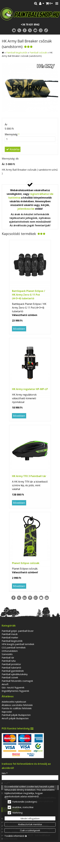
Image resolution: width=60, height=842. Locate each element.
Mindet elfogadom (30, 818)
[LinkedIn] (24, 597)
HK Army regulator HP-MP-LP (30, 389)
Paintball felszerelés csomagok (17, 680)
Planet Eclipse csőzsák (25, 563)
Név (5, 773)
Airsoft (5, 684)
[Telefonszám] (19, 30)
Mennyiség (12, 134)
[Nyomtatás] (46, 597)
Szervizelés (7, 654)
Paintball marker (10, 637)
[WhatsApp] (35, 597)
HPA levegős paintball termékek (18, 644)
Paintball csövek (10, 677)
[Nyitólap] (30, 14)
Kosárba (14, 149)
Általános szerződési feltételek (17, 705)
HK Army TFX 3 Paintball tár (29, 476)
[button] (57, 3)
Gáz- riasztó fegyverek (13, 687)
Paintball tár (8, 657)
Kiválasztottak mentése (30, 824)
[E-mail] (14, 30)
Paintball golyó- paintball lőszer (18, 630)
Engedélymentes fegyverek (15, 690)
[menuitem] (49, 3)
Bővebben (19, 328)
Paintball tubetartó (11, 667)
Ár (6, 124)
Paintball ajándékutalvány (15, 674)
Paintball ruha (9, 660)
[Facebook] (24, 30)
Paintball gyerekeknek (13, 670)
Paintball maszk (10, 634)
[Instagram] (40, 30)
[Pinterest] (30, 597)
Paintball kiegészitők (12, 640)
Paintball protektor (11, 664)
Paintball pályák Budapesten (16, 714)
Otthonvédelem (10, 650)
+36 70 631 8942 (30, 24)
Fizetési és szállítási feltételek (17, 708)
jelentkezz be (25, 208)
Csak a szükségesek (30, 830)
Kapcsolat (7, 711)
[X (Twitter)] (30, 30)
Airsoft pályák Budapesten (15, 718)
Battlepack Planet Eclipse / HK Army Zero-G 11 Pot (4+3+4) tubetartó (28, 294)
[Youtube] (35, 30)
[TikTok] (46, 30)
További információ (14, 835)
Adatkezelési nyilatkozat (14, 701)
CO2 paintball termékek (14, 647)
